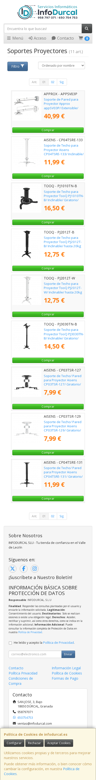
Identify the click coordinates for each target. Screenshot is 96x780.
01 (44, 82)
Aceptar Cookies (58, 743)
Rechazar (34, 743)
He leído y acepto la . (44, 643)
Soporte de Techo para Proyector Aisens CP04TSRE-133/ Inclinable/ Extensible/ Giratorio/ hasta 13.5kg (64, 154)
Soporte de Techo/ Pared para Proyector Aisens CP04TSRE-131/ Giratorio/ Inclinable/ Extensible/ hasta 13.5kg (63, 476)
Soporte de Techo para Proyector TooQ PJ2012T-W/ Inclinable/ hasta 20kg (63, 287)
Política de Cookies (67, 673)
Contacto (65, 38)
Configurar (14, 743)
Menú (17, 38)
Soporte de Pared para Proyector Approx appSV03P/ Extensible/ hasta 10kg (61, 105)
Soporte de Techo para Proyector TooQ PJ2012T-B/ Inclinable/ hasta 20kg (62, 241)
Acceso (39, 38)
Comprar (48, 130)
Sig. (62, 82)
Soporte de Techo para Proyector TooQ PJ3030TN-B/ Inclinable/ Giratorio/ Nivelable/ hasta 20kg (64, 336)
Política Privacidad (23, 673)
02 (52, 82)
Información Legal (66, 668)
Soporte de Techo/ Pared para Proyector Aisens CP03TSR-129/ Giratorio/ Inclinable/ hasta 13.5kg (62, 428)
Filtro (15, 66)
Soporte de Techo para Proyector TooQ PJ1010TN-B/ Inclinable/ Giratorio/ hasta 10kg (64, 198)
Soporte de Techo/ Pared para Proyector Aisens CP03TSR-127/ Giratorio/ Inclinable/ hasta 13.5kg (62, 382)
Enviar (68, 654)
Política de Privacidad (30, 632)
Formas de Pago (65, 678)
